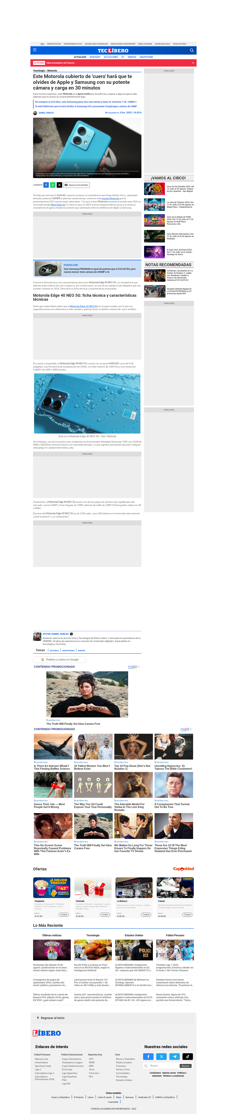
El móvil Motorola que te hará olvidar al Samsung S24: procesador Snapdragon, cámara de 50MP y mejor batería (94, 106)
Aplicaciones (111, 57)
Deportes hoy (95, 1054)
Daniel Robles (46, 113)
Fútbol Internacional (72, 1054)
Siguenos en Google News (78, 185)
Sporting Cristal (43, 1066)
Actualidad (80, 57)
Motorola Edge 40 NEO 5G (84, 306)
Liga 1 (38, 1069)
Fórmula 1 (94, 1073)
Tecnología (39, 70)
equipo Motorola (110, 198)
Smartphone (146, 57)
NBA (91, 1066)
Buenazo (130, 1097)
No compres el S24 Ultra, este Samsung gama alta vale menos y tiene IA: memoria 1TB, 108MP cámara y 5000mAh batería (99, 102)
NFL (91, 1076)
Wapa (118, 1097)
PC (122, 57)
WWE (92, 1062)
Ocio (117, 1054)
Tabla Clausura (145, 44)
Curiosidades (123, 1073)
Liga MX (66, 1083)
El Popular (78, 1097)
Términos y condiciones (173, 1076)
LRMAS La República (165, 1097)
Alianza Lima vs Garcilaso (96, 44)
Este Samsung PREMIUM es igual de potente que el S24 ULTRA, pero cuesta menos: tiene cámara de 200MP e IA (100, 270)
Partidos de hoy (54, 44)
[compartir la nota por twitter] (59, 185)
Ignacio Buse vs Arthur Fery (123, 44)
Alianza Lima (41, 1059)
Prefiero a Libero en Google (62, 659)
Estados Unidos (124, 1080)
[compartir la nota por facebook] (46, 185)
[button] (192, 50)
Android (132, 57)
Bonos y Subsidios (125, 1059)
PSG (64, 1080)
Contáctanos (155, 1073)
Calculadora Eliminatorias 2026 (44, 1078)
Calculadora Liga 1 (44, 1073)
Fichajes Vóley (179, 44)
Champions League (72, 1062)
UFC (91, 1059)
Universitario (41, 1062)
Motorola (52, 70)
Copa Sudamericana (72, 1066)
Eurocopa (67, 1069)
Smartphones (68, 650)
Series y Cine (123, 1069)
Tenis (91, 1069)
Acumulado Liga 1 (162, 44)
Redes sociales (124, 1062)
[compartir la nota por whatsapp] (53, 185)
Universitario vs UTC (73, 44)
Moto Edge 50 (58, 204)
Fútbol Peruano (42, 1054)
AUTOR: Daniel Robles (56, 634)
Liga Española (69, 1076)
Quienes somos (169, 1073)
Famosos (121, 1066)
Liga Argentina (69, 1073)
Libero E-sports (105, 1097)
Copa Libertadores (71, 1059)
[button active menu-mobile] (34, 50)
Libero (91, 1097)
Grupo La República (60, 1097)
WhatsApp (95, 57)
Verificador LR (144, 1097)
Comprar (64, 914)
